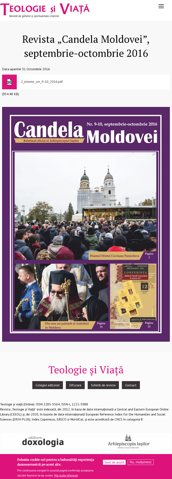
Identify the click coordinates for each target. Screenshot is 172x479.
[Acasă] (45, 10)
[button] (86, 224)
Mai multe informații (66, 475)
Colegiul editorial (48, 385)
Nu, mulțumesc (141, 462)
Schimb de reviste (103, 385)
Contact (131, 385)
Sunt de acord (114, 462)
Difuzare (75, 385)
